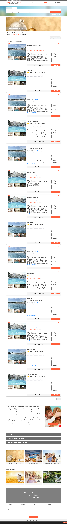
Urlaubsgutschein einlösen (51, 505)
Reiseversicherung (23, 509)
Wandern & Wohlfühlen (31, 172)
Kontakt (9, 505)
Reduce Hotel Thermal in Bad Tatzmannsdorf (37, 72)
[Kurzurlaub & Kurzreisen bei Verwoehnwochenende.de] (13, 3)
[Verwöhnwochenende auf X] (30, 520)
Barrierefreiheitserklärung (25, 512)
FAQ (35, 505)
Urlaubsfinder (36, 508)
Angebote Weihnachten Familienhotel (52, 463)
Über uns (9, 509)
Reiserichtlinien (23, 508)
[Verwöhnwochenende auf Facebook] (27, 520)
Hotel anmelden (33, 516)
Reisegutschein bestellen (51, 506)
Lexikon (35, 506)
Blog (35, 507)
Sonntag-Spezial (30, 70)
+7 (43, 50)
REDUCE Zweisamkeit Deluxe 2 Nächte (34, 45)
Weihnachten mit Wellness (33, 463)
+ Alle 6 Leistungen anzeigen (31, 61)
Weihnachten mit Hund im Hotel (15, 463)
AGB (22, 506)
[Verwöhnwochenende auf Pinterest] (33, 520)
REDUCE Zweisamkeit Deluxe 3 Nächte (34, 298)
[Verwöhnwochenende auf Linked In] (39, 520)
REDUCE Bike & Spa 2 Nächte (32, 374)
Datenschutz (23, 507)
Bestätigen (64, 522)
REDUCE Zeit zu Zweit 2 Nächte (32, 121)
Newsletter (9, 506)
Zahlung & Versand (24, 510)
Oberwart (32, 48)
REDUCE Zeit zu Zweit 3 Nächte (32, 197)
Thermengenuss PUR (30, 273)
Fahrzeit (10, 8)
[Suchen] (32, 2)
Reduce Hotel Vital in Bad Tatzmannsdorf (36, 148)
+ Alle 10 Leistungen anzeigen (31, 187)
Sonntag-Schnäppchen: (31, 146)
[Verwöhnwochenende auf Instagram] (36, 520)
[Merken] (58, 43)
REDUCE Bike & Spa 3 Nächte (32, 324)
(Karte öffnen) (36, 48)
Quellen (9, 508)
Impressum (23, 505)
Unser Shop (9, 507)
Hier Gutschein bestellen (52, 424)
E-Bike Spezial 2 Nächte (31, 96)
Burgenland (28, 48)
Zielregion (14, 8)
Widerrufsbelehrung (24, 511)
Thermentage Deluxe (30, 222)
